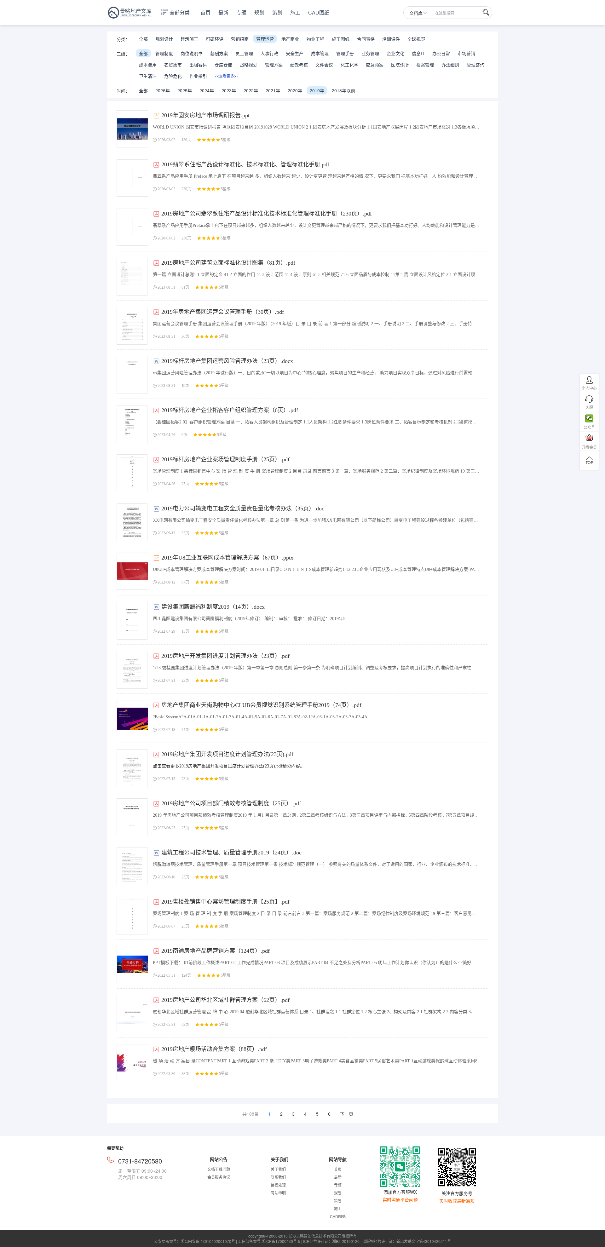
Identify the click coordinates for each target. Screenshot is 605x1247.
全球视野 (416, 39)
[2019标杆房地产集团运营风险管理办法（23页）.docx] (132, 375)
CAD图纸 (318, 12)
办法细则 (450, 64)
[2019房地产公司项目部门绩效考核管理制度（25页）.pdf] (132, 817)
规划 (259, 12)
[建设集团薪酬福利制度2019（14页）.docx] (132, 621)
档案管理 (425, 64)
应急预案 (374, 64)
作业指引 (198, 76)
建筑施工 (189, 39)
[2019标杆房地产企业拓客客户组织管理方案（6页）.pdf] (132, 424)
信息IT (418, 53)
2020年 (295, 90)
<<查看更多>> (227, 75)
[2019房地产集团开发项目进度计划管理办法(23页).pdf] (132, 768)
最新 (223, 12)
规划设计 (164, 39)
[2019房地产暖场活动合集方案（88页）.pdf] (132, 1062)
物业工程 (315, 39)
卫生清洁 (148, 76)
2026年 (162, 90)
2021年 (273, 90)
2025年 (184, 90)
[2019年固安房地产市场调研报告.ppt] (132, 128)
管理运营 (265, 39)
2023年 (229, 90)
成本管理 (320, 53)
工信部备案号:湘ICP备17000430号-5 (269, 1241)
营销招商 (240, 39)
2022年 (251, 90)
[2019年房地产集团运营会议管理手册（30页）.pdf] (132, 326)
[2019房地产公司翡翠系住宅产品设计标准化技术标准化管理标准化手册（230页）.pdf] (132, 227)
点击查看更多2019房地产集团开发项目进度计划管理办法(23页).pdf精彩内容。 (228, 766)
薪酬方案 (219, 53)
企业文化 (395, 53)
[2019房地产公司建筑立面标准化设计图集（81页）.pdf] (132, 277)
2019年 (317, 90)
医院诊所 (400, 64)
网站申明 (278, 1192)
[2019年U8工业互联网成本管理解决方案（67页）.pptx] (132, 571)
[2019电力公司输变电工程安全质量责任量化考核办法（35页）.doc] (132, 522)
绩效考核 (299, 64)
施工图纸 (340, 39)
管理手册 (345, 53)
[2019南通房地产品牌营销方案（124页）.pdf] (132, 964)
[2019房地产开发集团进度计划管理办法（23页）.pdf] (132, 670)
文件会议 (324, 64)
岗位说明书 (192, 53)
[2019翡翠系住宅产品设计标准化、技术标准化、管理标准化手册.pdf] (132, 178)
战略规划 (248, 64)
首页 (205, 12)
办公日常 (441, 53)
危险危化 (173, 76)
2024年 (206, 90)
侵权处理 (278, 1184)
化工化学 (349, 64)
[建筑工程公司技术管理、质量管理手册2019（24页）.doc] (132, 866)
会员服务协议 (218, 1177)
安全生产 (294, 53)
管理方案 (274, 64)
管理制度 (164, 53)
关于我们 (278, 1169)
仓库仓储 (223, 64)
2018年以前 (343, 90)
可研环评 (214, 39)
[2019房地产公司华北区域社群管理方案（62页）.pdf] (132, 1013)
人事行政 (269, 53)
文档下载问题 (218, 1169)
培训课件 (391, 39)
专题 (241, 12)
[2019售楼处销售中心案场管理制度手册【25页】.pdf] (132, 915)
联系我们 (278, 1177)
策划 (277, 12)
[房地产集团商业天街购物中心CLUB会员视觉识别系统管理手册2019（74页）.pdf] (132, 718)
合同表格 (366, 39)
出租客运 (198, 64)
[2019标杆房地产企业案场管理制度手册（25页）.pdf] (132, 473)
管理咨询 (475, 64)
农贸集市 (173, 64)
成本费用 (148, 64)
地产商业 (290, 39)
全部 (143, 39)
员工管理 (244, 53)
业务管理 (370, 53)
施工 (295, 12)
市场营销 (466, 53)
